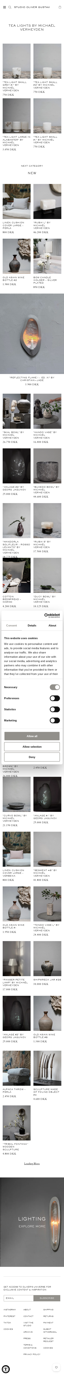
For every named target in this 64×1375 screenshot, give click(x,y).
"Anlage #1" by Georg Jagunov (45, 817)
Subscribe (47, 1298)
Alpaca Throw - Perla (14, 1090)
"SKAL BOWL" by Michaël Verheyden (13, 435)
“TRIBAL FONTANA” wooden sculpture (15, 1147)
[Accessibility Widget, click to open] (6, 1369)
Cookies (8, 1329)
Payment (48, 1323)
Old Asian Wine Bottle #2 (13, 278)
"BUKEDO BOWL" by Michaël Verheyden (46, 490)
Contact (28, 1316)
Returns (48, 1316)
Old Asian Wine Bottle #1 (13, 926)
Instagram (10, 1310)
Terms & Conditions (29, 1346)
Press (27, 1338)
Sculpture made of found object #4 (46, 1092)
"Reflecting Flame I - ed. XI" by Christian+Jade (31, 379)
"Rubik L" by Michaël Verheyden (41, 225)
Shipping (48, 1310)
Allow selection (32, 746)
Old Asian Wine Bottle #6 (44, 1036)
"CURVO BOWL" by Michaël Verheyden (15, 818)
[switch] (55, 698)
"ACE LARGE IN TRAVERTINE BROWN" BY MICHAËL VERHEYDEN (12, 766)
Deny (32, 757)
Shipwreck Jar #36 (47, 979)
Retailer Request (48, 1339)
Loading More (32, 1164)
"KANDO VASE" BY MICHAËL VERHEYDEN (45, 435)
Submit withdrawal (50, 1330)
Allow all (32, 736)
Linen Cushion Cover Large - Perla (13, 225)
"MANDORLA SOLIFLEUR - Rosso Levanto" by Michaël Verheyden (16, 547)
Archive (28, 1332)
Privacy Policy (31, 1354)
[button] (4, 7)
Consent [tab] (11, 625)
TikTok (7, 1323)
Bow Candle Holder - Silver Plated (45, 280)
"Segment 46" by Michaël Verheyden (45, 873)
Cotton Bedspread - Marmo (12, 599)
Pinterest (9, 1316)
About (27, 1310)
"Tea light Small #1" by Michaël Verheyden (45, 140)
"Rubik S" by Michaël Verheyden (42, 544)
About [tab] (52, 625)
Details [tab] (32, 625)
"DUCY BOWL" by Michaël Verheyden (44, 599)
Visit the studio (28, 1324)
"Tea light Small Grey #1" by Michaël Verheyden (15, 86)
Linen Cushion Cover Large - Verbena (13, 873)
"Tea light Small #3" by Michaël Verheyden (45, 85)
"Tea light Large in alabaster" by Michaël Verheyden (16, 141)
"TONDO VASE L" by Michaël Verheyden (46, 928)
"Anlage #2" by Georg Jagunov (14, 1036)
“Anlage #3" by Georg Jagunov (14, 488)
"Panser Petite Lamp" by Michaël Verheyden (15, 982)
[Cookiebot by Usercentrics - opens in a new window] (45, 615)
